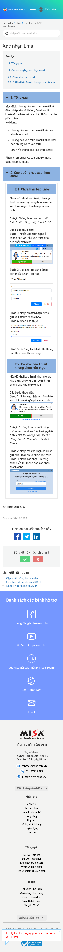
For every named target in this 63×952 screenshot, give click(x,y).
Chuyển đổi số (31, 905)
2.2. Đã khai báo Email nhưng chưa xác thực (32, 82)
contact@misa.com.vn (34, 766)
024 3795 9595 (34, 771)
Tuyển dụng (31, 828)
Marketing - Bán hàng (31, 893)
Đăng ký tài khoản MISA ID (21, 585)
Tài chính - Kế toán (31, 889)
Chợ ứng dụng (31, 808)
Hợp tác (31, 820)
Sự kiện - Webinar (31, 858)
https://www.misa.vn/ (34, 776)
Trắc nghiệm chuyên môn (32, 870)
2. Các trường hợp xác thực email (27, 70)
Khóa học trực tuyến (31, 862)
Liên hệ (32, 832)
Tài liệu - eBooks (31, 854)
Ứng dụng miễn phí (31, 866)
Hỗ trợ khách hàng (32, 824)
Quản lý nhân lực (31, 897)
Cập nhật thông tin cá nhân (22, 578)
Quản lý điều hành (31, 901)
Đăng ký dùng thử (31, 812)
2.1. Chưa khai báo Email (21, 77)
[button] (31, 97)
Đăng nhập (32, 816)
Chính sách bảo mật (48, 928)
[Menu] (33, 9)
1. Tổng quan (16, 63)
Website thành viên (30, 917)
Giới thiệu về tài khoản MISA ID (24, 582)
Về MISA (31, 804)
